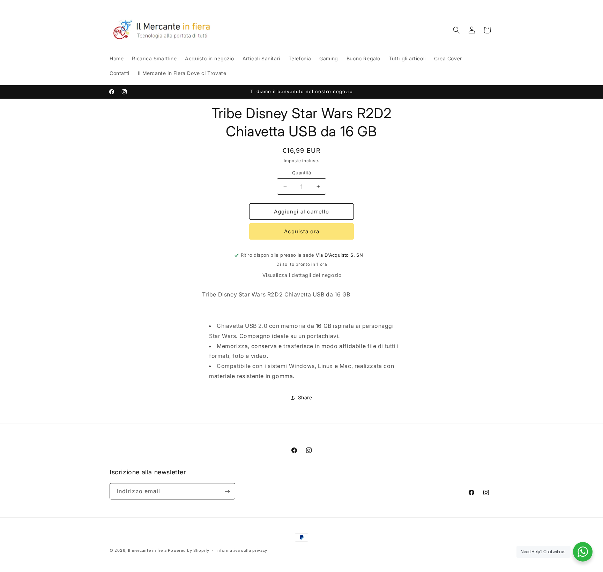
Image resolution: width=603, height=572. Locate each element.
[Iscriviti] (227, 491)
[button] (456, 30)
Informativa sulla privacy (242, 550)
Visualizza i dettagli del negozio (302, 275)
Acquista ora (301, 231)
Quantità (301, 172)
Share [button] (305, 397)
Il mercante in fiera (148, 550)
